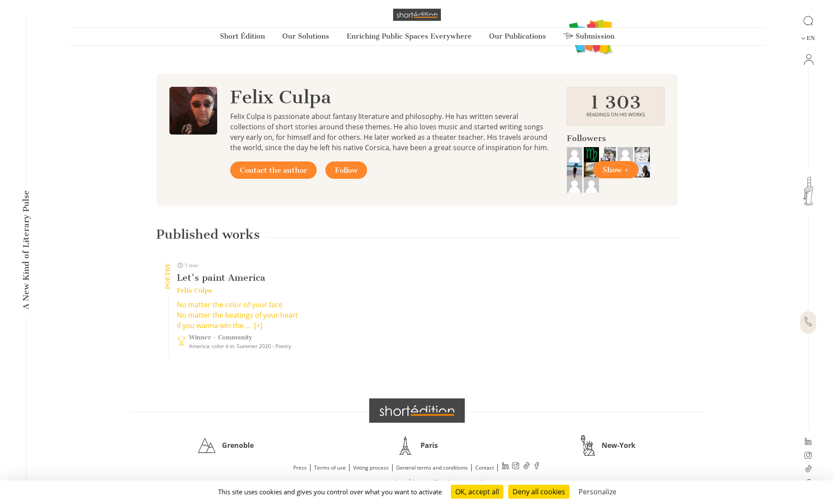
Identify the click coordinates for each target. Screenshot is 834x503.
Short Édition (242, 36)
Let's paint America (221, 277)
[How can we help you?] (808, 322)
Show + (615, 169)
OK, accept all (477, 491)
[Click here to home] (417, 410)
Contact (484, 467)
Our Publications (517, 36)
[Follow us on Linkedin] (808, 442)
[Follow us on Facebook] (537, 466)
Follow (346, 170)
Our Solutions (305, 36)
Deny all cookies (539, 491)
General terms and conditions (432, 467)
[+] (258, 325)
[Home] (417, 15)
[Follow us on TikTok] (808, 470)
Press (300, 467)
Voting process (371, 467)
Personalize (597, 491)
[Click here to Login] (808, 59)
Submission (594, 36)
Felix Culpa (194, 290)
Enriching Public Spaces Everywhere (409, 36)
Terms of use (330, 467)
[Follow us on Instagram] (808, 456)
